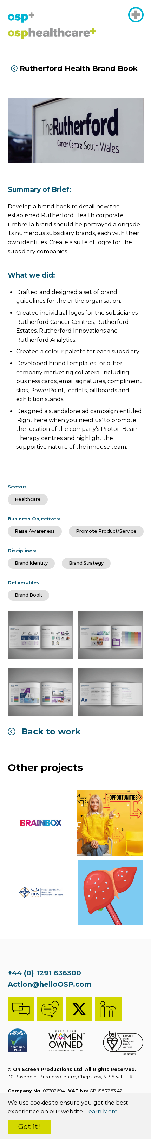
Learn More (101, 1111)
